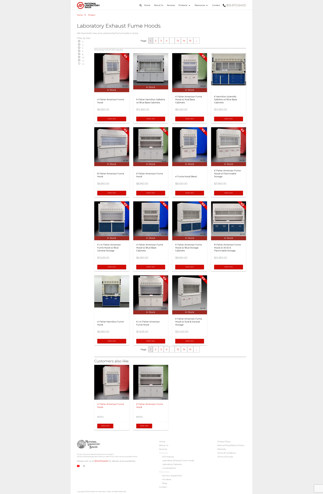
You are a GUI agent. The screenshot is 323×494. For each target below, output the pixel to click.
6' (83, 51)
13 (178, 40)
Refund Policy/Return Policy (230, 445)
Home (147, 5)
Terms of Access (225, 456)
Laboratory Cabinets (172, 464)
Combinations (169, 468)
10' (83, 57)
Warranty (221, 449)
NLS (88, 444)
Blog (164, 483)
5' (83, 48)
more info (111, 119)
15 (190, 40)
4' (83, 45)
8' (83, 54)
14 (184, 40)
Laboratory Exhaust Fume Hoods (178, 460)
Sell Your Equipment (172, 475)
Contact (216, 5)
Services (171, 5)
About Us (158, 5)
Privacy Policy (223, 441)
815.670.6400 (101, 461)
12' (83, 61)
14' (83, 64)
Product (91, 15)
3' (83, 42)
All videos (166, 479)
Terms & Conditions (226, 453)
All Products (168, 456)
